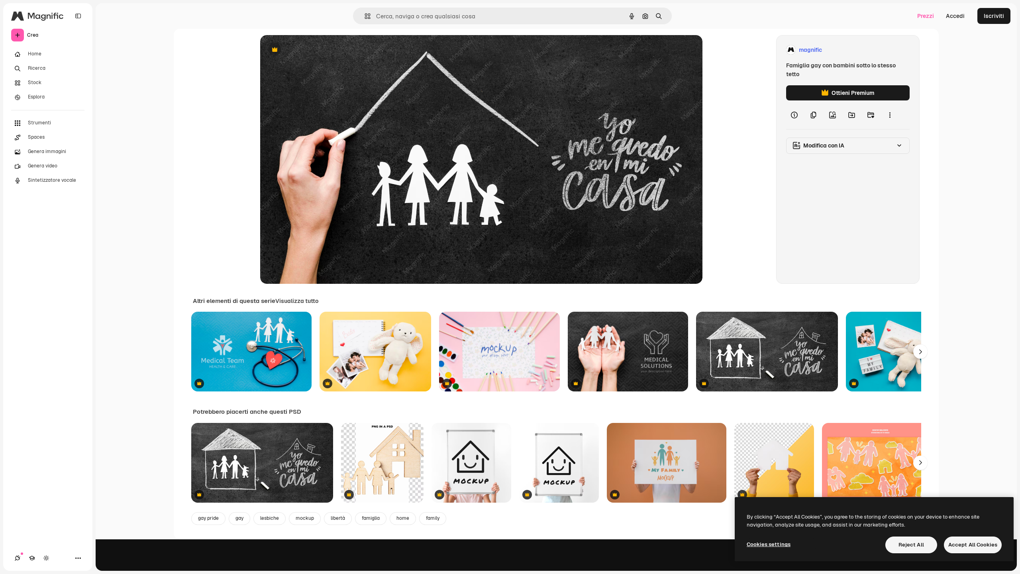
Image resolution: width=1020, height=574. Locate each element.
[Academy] (32, 558)
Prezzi (925, 16)
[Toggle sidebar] (78, 16)
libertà (338, 518)
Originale (313, 50)
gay (239, 518)
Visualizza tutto (296, 301)
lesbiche (269, 518)
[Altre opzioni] (890, 115)
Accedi (955, 16)
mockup (305, 518)
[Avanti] (920, 351)
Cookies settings (768, 544)
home (402, 518)
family (432, 518)
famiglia (371, 518)
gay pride (208, 518)
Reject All (911, 544)
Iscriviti (994, 16)
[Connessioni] (17, 558)
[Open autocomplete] (364, 16)
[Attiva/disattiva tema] (46, 558)
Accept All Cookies (972, 544)
